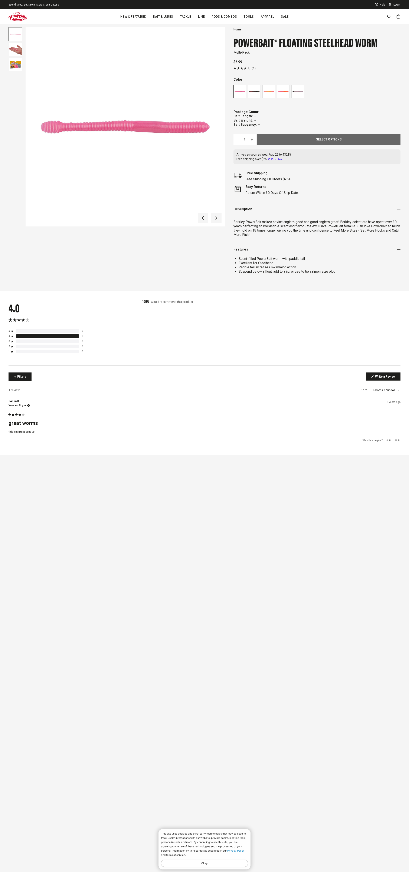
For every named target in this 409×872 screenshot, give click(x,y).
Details (55, 4)
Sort (364, 390)
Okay (204, 863)
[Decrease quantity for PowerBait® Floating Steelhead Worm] (237, 139)
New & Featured (133, 16)
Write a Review (387, 378)
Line (201, 16)
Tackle (185, 16)
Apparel (267, 16)
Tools (249, 16)
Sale (285, 16)
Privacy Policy (236, 850)
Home (237, 29)
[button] (203, 218)
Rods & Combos (224, 16)
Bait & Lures (163, 16)
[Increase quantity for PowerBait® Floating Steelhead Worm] (252, 139)
